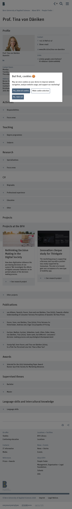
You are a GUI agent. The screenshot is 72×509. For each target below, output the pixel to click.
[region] (36, 87)
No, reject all (18, 97)
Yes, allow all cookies (21, 91)
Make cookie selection (40, 91)
